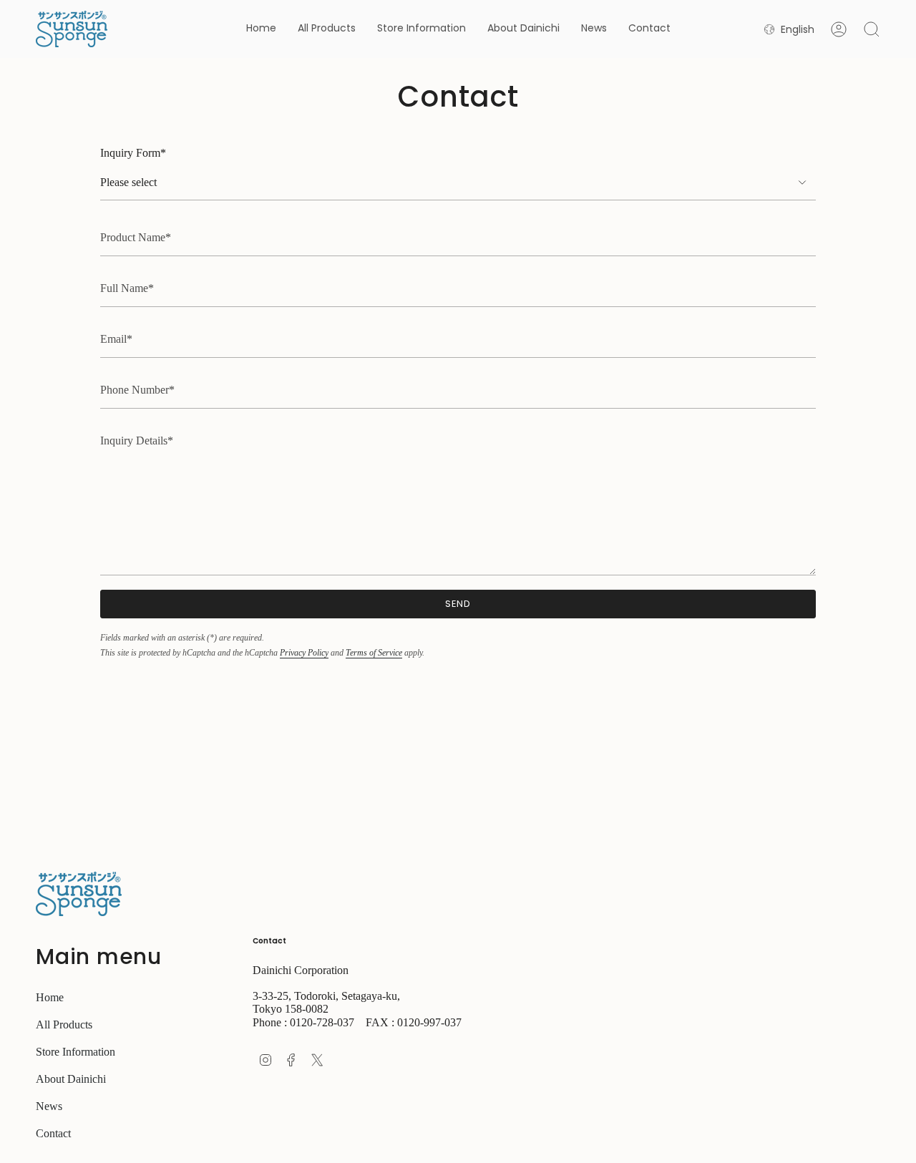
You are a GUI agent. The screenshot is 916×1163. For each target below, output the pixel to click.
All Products (64, 1024)
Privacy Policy (304, 653)
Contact (53, 1133)
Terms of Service (374, 653)
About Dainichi (71, 1079)
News (49, 1106)
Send (458, 603)
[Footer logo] (79, 894)
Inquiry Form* (133, 153)
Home (50, 997)
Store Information (75, 1052)
